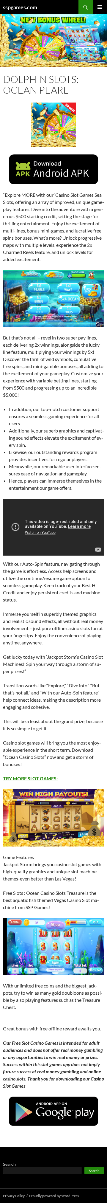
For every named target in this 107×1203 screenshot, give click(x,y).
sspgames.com (20, 7)
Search (9, 1164)
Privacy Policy (14, 1195)
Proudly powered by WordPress (54, 1195)
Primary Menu (100, 7)
